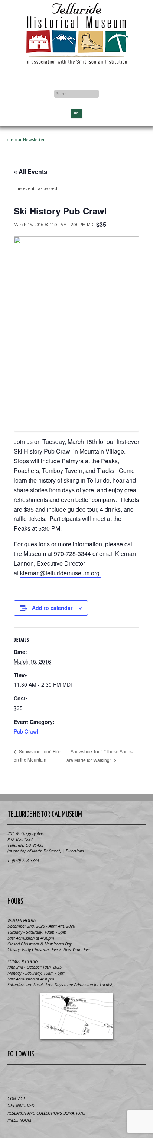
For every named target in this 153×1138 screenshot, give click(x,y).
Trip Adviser (85, 1078)
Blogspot (67, 1078)
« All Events (30, 171)
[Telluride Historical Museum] (76, 33)
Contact (16, 1098)
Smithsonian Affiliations (76, 877)
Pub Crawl (26, 731)
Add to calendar (52, 607)
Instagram (104, 1078)
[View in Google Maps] (76, 1016)
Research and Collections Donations (46, 1113)
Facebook (76, 75)
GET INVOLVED (20, 1105)
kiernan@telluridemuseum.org (60, 573)
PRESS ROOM (19, 1120)
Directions (75, 851)
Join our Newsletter (25, 139)
